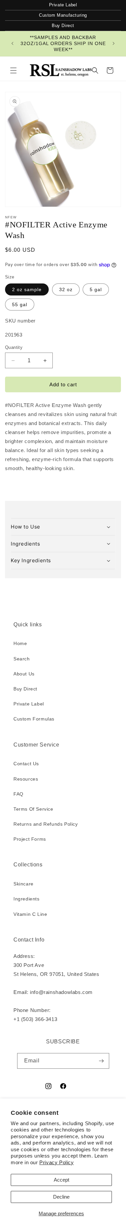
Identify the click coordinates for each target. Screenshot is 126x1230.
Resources (25, 779)
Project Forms (29, 839)
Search (21, 658)
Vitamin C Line (30, 914)
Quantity (14, 347)
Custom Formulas (33, 719)
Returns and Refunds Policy (45, 824)
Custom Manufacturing (63, 15)
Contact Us (26, 763)
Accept (61, 1180)
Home (20, 643)
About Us (24, 673)
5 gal (96, 289)
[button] (13, 70)
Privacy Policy (56, 1162)
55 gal (19, 304)
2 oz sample (27, 289)
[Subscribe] (101, 1061)
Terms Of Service (33, 809)
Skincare (23, 883)
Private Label (63, 4)
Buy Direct (63, 25)
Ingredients (26, 898)
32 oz (66, 289)
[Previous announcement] (12, 43)
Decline (61, 1197)
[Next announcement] (113, 43)
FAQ (18, 794)
